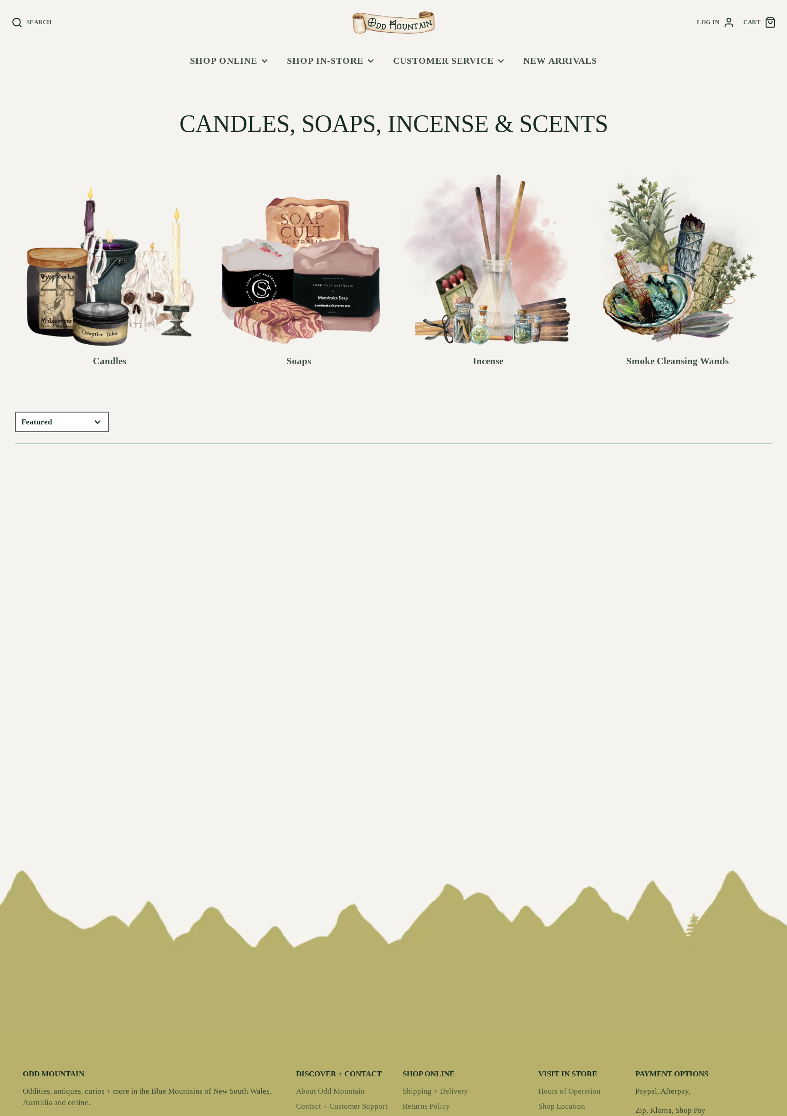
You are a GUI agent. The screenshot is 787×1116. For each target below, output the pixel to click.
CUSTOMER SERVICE (443, 61)
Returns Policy (426, 1106)
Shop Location (561, 1106)
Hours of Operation (569, 1091)
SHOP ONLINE (223, 61)
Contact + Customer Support (342, 1106)
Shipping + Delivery (435, 1091)
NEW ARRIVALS (560, 61)
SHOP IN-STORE (325, 61)
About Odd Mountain (330, 1091)
